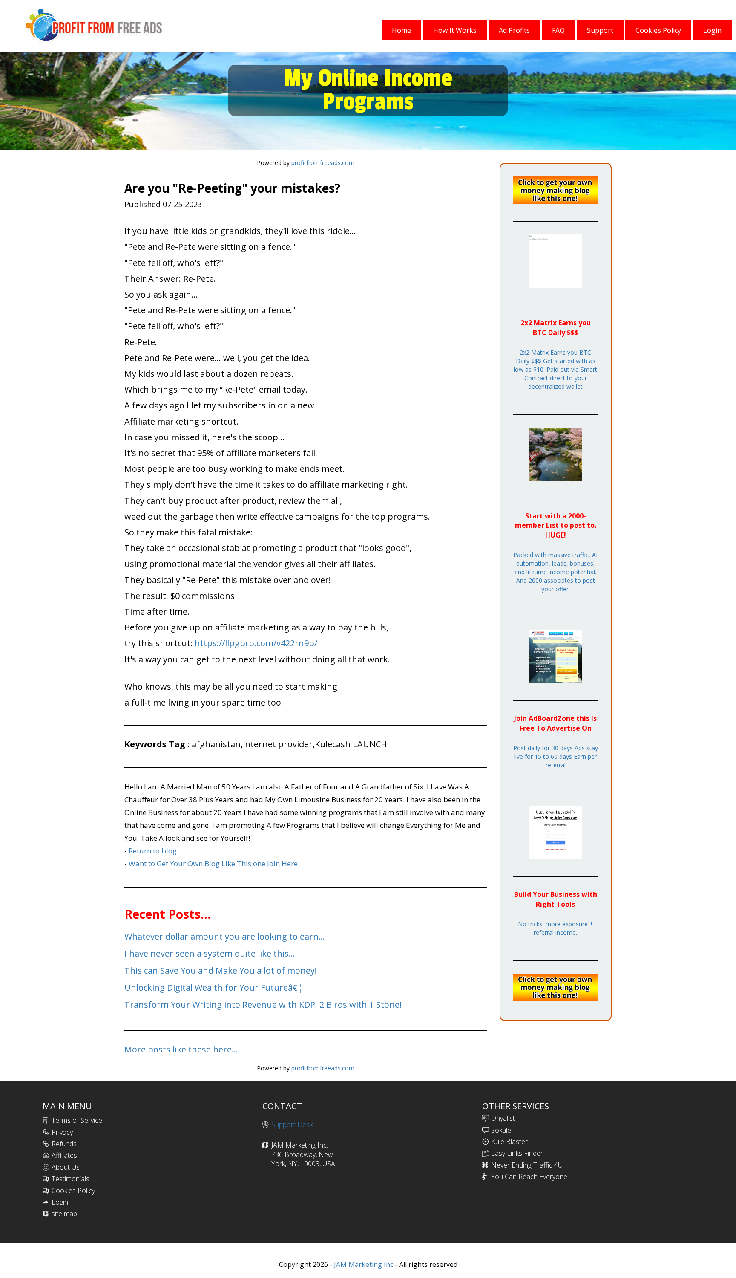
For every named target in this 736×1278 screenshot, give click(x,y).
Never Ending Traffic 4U (527, 1165)
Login (60, 1202)
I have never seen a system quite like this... (209, 953)
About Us (66, 1167)
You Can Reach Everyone (529, 1176)
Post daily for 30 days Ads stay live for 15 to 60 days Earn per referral (555, 756)
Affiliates (64, 1155)
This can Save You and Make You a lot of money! (220, 970)
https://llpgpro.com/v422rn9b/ (256, 643)
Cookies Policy (73, 1190)
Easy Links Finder (517, 1153)
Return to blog (153, 851)
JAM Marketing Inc (362, 1264)
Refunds (64, 1143)
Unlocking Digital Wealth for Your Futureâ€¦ (213, 987)
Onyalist (503, 1118)
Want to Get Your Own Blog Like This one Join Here (213, 863)
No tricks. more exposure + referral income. (555, 928)
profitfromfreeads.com (322, 163)
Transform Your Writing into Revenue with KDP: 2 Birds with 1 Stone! (263, 1004)
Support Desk (292, 1124)
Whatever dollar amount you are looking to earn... (224, 936)
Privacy (62, 1132)
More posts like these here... (181, 1049)
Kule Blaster (509, 1141)
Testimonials (70, 1178)
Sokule (501, 1130)
